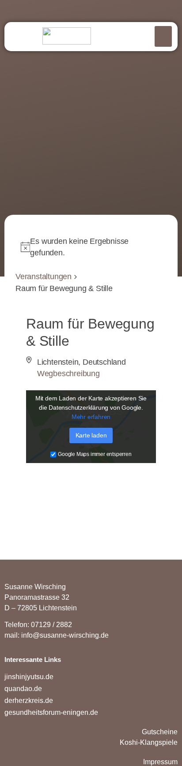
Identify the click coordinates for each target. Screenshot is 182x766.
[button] (163, 36)
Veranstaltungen (43, 276)
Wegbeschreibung (68, 373)
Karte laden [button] (91, 435)
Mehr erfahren (91, 417)
